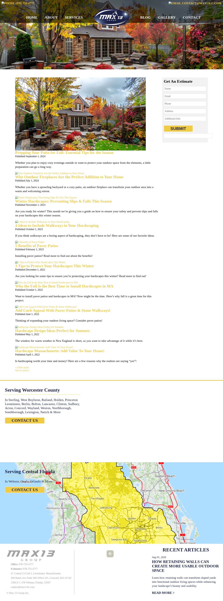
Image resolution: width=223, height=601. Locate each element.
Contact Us (25, 420)
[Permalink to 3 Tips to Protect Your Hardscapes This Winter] (40, 262)
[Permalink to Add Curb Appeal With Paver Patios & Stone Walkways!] (46, 306)
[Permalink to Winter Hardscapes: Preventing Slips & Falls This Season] (46, 197)
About (51, 17)
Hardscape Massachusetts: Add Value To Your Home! (59, 351)
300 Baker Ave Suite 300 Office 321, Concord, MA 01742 (41, 578)
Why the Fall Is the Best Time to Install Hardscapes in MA (64, 286)
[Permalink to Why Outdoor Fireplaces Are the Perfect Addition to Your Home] (49, 173)
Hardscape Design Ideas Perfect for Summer (52, 331)
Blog (145, 17)
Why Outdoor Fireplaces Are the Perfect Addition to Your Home (69, 177)
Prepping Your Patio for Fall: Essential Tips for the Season (64, 152)
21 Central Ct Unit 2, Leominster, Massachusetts (36, 573)
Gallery (167, 17)
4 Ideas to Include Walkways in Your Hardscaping (57, 225)
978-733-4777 (22, 564)
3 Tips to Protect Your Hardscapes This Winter (54, 266)
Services (74, 17)
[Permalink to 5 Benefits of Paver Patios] (29, 242)
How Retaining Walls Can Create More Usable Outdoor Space (185, 566)
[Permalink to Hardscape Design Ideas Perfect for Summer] (39, 327)
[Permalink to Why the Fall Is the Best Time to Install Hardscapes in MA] (46, 282)
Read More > (163, 592)
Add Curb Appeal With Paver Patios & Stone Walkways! (62, 310)
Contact (192, 17)
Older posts (22, 367)
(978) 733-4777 (24, 3)
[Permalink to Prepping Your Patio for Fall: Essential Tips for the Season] (80, 149)
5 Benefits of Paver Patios (36, 246)
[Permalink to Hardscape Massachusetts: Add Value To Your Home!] (44, 347)
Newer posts (22, 370)
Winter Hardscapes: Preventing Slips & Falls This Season (63, 201)
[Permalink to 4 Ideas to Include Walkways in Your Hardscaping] (42, 221)
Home (32, 17)
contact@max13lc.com (201, 3)
